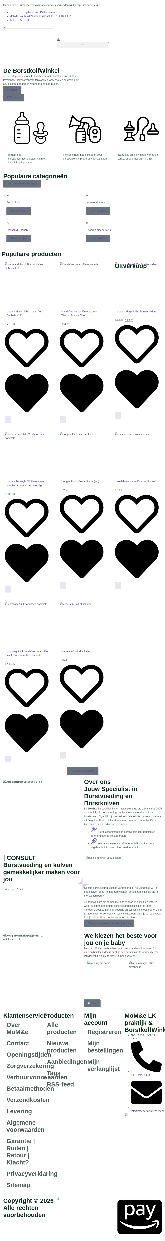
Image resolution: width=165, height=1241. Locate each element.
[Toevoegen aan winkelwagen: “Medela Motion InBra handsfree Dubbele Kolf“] (8, 419)
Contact (17, 1043)
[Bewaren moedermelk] (87, 223)
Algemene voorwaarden (23, 1126)
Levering (19, 1111)
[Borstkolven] (7, 195)
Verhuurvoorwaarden (23, 1077)
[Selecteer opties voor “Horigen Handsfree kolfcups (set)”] (63, 585)
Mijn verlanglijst (103, 1065)
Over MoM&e (17, 1028)
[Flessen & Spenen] (7, 223)
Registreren (104, 1032)
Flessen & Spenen (17, 230)
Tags (54, 1073)
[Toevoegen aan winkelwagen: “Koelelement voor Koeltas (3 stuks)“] (118, 585)
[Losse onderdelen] (87, 195)
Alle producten (62, 1028)
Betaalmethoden (23, 1088)
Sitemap (18, 1185)
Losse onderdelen (96, 202)
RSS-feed (60, 1084)
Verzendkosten (23, 1100)
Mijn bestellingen (104, 1047)
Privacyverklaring (23, 1173)
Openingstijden (23, 1054)
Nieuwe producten (62, 1047)
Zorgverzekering (23, 1066)
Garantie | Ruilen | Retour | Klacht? (20, 1152)
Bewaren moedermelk (98, 230)
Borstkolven (13, 202)
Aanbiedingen (64, 1061)
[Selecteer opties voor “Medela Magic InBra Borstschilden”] (118, 415)
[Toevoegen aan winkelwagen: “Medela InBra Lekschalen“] (63, 755)
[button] (82, 45)
